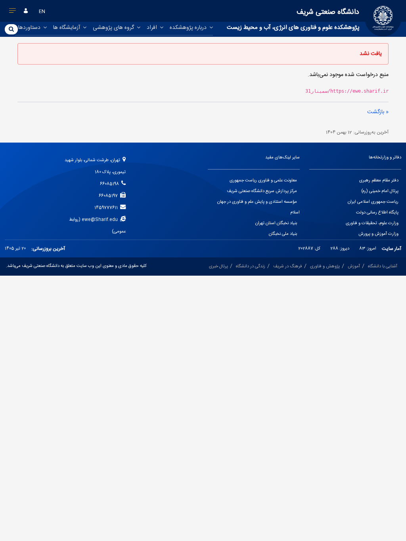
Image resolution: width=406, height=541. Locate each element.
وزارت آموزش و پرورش (378, 234)
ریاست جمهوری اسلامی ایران (373, 202)
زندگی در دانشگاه (250, 266)
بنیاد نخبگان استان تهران (276, 223)
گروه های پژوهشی (114, 27)
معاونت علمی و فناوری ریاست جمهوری (263, 180)
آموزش (354, 266)
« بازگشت (378, 112)
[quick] (13, 12)
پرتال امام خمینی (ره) (379, 191)
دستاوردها (30, 27)
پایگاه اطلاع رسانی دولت (377, 212)
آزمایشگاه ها (67, 27)
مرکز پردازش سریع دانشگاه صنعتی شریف (262, 191)
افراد (153, 27)
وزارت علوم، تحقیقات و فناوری (372, 223)
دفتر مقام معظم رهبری (378, 180)
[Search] (11, 29)
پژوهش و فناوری (325, 266)
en (42, 11)
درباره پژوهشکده (189, 27)
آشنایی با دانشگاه (382, 266)
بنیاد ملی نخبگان (283, 234)
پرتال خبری (218, 266)
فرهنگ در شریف (287, 266)
